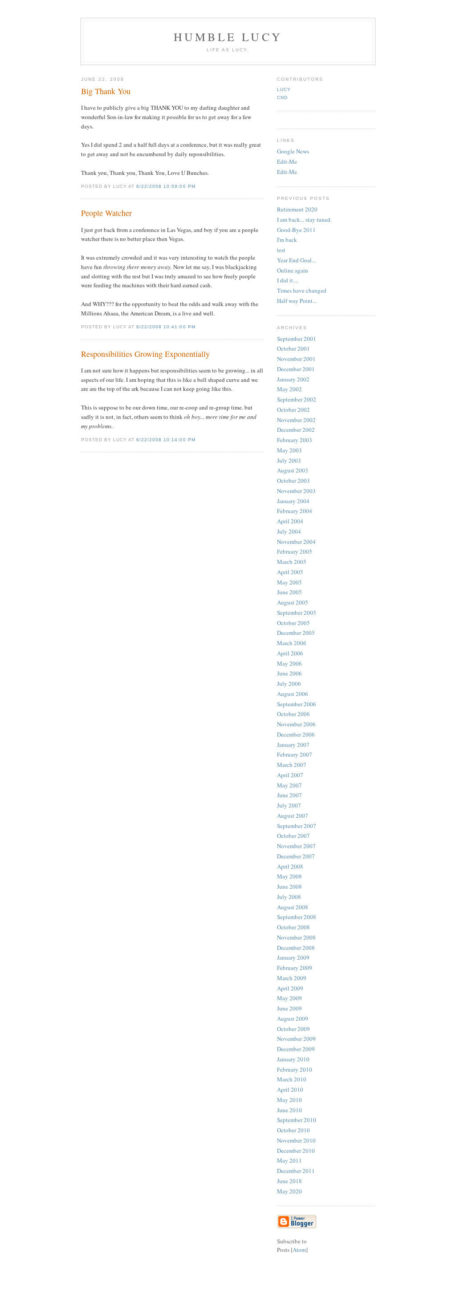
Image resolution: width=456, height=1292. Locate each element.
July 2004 (289, 531)
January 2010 (293, 1059)
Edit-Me (287, 161)
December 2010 (296, 1151)
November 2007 (296, 846)
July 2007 (289, 805)
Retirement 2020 (297, 209)
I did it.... (287, 280)
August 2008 (292, 907)
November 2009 (296, 1039)
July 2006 (289, 683)
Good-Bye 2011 (296, 230)
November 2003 (296, 491)
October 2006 (293, 714)
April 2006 (290, 653)
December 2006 (296, 734)
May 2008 (289, 876)
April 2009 (290, 988)
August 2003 (292, 470)
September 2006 (296, 704)
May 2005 (289, 582)
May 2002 (289, 389)
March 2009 (291, 978)
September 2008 (296, 917)
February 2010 (294, 1069)
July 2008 (289, 897)
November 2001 (296, 359)
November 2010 (296, 1140)
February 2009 (294, 968)
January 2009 (293, 957)
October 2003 (293, 480)
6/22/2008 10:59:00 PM (165, 186)
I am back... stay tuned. (304, 219)
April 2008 (290, 866)
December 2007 (296, 856)
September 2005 (296, 613)
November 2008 (296, 937)
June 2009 (289, 1008)
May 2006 (289, 663)
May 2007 (289, 785)
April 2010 (290, 1089)
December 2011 (296, 1171)
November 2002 (296, 420)
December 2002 (296, 430)
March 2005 (291, 562)
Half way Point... (297, 301)
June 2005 (289, 592)
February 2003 (294, 440)
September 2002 (296, 399)
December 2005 (296, 633)
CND (282, 97)
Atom (299, 1250)
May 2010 (289, 1100)
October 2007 (293, 836)
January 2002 (293, 379)
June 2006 (289, 673)
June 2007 (289, 795)
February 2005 (294, 551)
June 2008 (289, 886)
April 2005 (290, 572)
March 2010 (291, 1079)
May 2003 (289, 450)
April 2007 (290, 775)
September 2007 (296, 826)
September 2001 (296, 339)
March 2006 (291, 643)
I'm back (287, 240)
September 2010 (296, 1120)
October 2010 (293, 1130)
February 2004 (294, 511)
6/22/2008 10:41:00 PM (165, 326)
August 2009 (292, 1019)
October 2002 (293, 410)
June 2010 (289, 1110)
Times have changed (301, 290)
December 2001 (296, 369)
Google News (293, 151)
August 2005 (292, 602)
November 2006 (296, 724)
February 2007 (294, 754)
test (281, 250)
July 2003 (289, 460)
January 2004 (293, 501)
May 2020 (289, 1191)
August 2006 (292, 694)
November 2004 (296, 542)
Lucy (284, 89)
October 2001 (293, 348)
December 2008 (296, 948)
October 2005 (293, 623)
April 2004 (290, 521)
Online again (292, 270)
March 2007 (291, 765)
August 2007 (292, 816)
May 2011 (289, 1160)
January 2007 (293, 745)
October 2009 (293, 1029)
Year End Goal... (296, 260)
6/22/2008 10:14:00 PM (165, 439)
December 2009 (296, 1049)
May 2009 (289, 998)
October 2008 (293, 927)
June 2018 (289, 1181)
